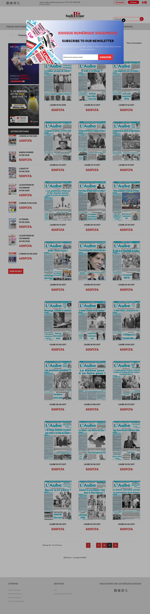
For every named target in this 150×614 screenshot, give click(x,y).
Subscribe (105, 57)
